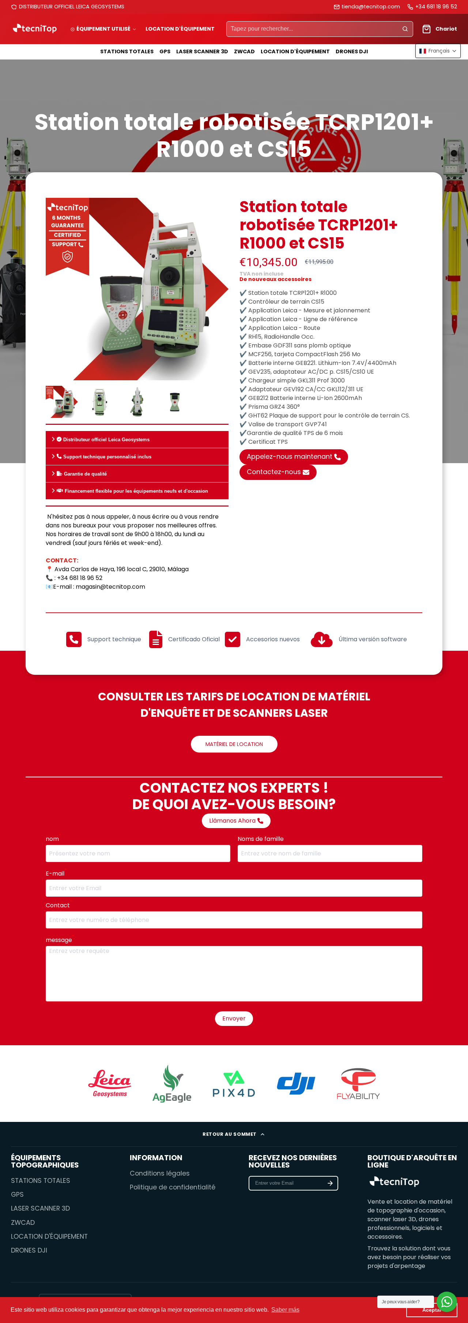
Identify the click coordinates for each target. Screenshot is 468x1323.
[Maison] (34, 29)
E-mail (56, 873)
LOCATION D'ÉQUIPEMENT (180, 28)
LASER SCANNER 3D (202, 51)
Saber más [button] (285, 1310)
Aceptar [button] (432, 1310)
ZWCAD (244, 51)
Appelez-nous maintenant (289, 456)
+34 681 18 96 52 (436, 6)
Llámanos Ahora (232, 820)
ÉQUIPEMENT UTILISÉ (103, 28)
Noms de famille (261, 839)
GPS (164, 51)
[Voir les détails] (394, 1182)
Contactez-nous (274, 471)
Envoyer (234, 1018)
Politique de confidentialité (172, 1187)
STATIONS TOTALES (127, 51)
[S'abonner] (330, 1183)
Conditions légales (160, 1173)
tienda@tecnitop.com (370, 6)
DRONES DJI (352, 51)
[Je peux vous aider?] (447, 1302)
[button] (438, 51)
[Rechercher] (405, 29)
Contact (59, 905)
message (60, 940)
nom (53, 839)
